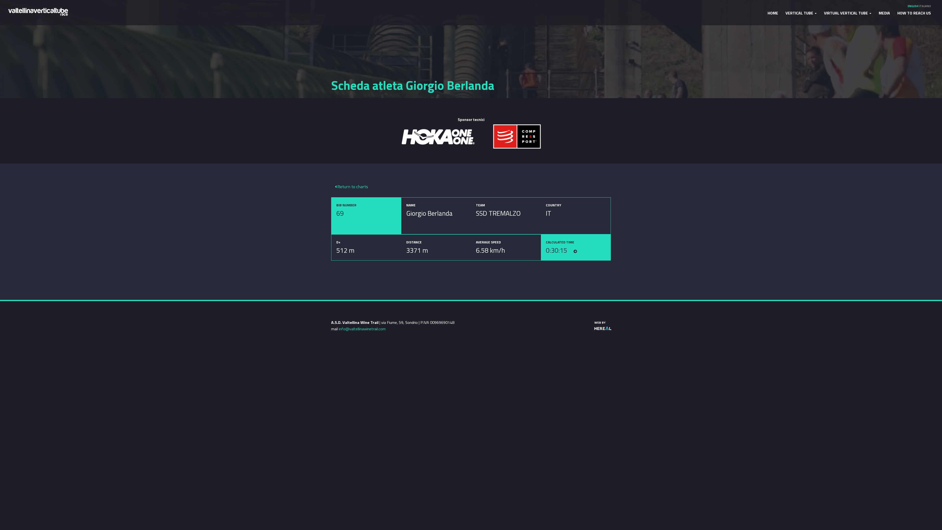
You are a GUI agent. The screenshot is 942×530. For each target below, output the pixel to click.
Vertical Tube (799, 13)
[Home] (38, 11)
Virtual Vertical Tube (846, 13)
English (913, 6)
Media (884, 13)
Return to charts (352, 186)
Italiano (925, 6)
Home (773, 13)
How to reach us (914, 13)
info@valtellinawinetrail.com (362, 329)
